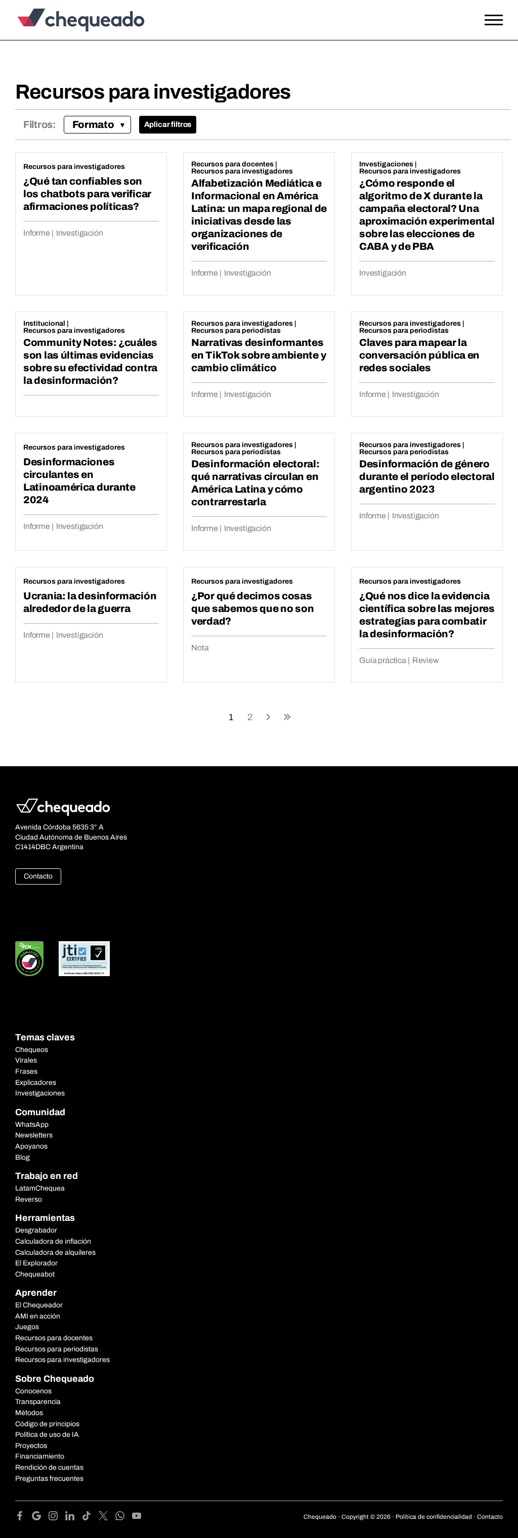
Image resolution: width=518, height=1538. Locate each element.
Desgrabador (36, 1230)
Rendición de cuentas (49, 1467)
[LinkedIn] (73, 1517)
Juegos (27, 1327)
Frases (26, 1071)
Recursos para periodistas (236, 330)
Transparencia (38, 1401)
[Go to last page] (287, 716)
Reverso (28, 1199)
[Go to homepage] (78, 20)
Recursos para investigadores (74, 166)
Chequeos (31, 1049)
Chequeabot (35, 1274)
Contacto (38, 876)
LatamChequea (40, 1188)
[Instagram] (57, 1517)
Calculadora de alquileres (55, 1252)
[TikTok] (90, 1517)
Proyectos (31, 1445)
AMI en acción (37, 1316)
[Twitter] (107, 1517)
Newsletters (34, 1135)
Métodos (29, 1413)
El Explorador (36, 1263)
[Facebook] (23, 1517)
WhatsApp (32, 1124)
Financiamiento (39, 1456)
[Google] (40, 1517)
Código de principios (47, 1424)
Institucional (44, 323)
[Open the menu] (494, 20)
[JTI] (84, 958)
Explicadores (35, 1082)
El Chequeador (39, 1305)
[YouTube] (136, 1517)
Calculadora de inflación (53, 1241)
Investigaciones (386, 164)
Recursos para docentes (232, 164)
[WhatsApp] (123, 1517)
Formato (93, 124)
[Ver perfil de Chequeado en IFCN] (29, 958)
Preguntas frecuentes (49, 1478)
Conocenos (33, 1391)
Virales (26, 1060)
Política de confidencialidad (434, 1516)
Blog (22, 1157)
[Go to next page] (269, 716)
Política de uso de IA (47, 1434)
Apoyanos (31, 1146)
